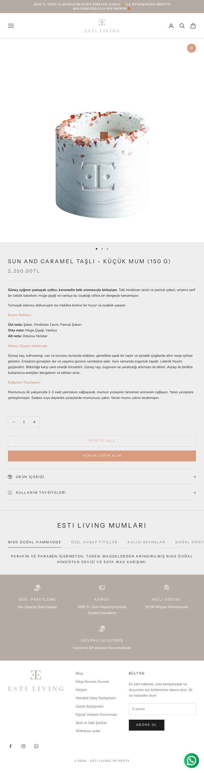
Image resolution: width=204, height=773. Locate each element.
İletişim (81, 689)
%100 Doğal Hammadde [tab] (34, 542)
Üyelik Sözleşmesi (89, 706)
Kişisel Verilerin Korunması (96, 714)
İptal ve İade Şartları (91, 722)
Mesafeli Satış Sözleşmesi (96, 698)
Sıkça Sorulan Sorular (92, 681)
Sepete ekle (102, 441)
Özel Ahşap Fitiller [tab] (94, 542)
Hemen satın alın (102, 455)
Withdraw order (88, 731)
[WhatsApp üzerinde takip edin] (36, 746)
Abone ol (146, 725)
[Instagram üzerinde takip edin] (23, 746)
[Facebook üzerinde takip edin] (10, 746)
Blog (79, 673)
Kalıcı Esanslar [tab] (146, 542)
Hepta (124, 761)
